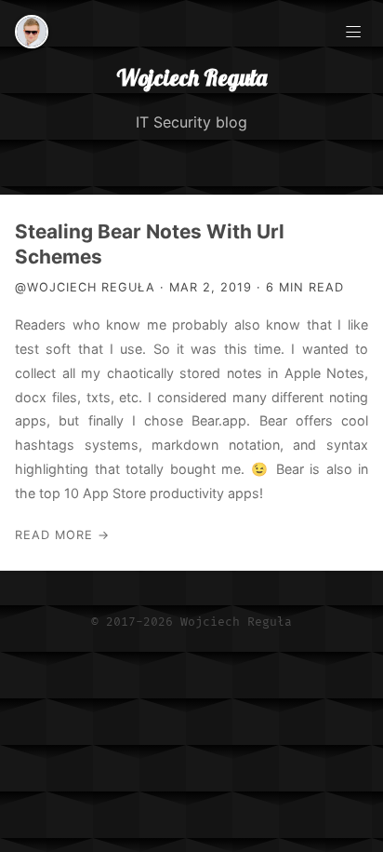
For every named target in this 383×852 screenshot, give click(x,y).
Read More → (62, 535)
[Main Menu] (353, 30)
